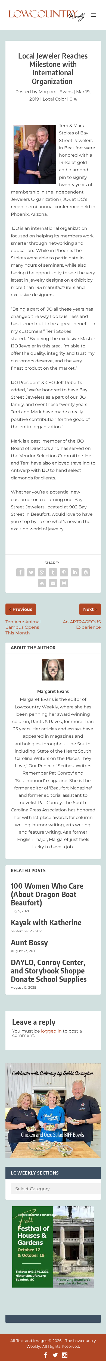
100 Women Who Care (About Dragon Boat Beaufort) (47, 894)
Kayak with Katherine (46, 922)
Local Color (54, 99)
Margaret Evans (56, 91)
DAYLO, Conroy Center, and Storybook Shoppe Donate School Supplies (49, 970)
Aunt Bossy (29, 942)
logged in (51, 1031)
